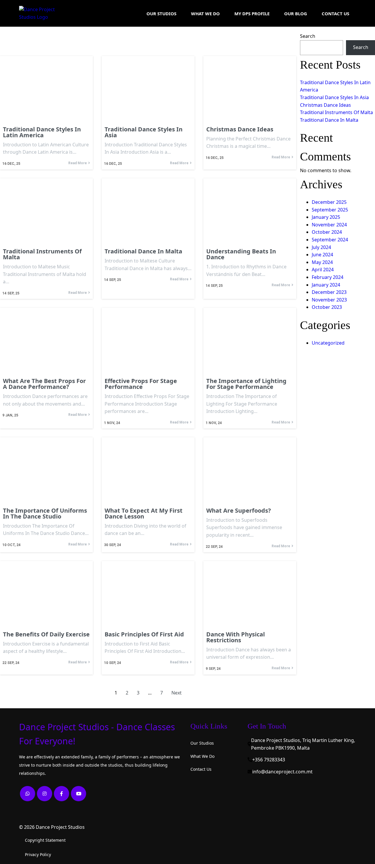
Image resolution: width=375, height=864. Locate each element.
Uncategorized (328, 343)
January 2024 (326, 285)
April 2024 (323, 269)
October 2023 (327, 307)
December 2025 (329, 202)
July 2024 (321, 247)
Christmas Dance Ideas (325, 105)
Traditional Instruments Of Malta (336, 112)
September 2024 (330, 239)
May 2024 (322, 262)
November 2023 (329, 300)
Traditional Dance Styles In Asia (334, 97)
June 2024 (322, 254)
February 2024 (327, 277)
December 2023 (329, 292)
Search (307, 36)
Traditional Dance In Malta (329, 120)
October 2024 (327, 232)
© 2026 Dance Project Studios (52, 827)
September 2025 (330, 209)
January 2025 (326, 217)
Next (176, 692)
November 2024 (329, 224)
